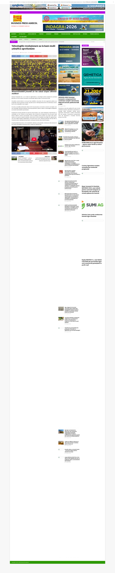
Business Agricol (24, 52)
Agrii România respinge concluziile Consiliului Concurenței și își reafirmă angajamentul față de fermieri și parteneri (72, 173)
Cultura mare (23, 36)
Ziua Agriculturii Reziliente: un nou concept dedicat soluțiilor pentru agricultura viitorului (72, 122)
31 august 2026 (62, 106)
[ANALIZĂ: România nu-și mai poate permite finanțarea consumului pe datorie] (61, 130)
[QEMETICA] (92, 85)
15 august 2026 (68, 166)
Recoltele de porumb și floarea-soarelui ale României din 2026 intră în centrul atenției (71, 138)
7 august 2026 (68, 453)
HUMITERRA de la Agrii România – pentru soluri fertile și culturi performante (92, 144)
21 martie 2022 (16, 52)
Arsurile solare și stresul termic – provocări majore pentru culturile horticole (72, 450)
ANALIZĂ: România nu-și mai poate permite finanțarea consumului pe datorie (71, 130)
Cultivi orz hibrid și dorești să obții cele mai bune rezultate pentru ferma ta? (71, 442)
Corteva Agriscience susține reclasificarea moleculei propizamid (90, 167)
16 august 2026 (68, 156)
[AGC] (92, 104)
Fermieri (56, 34)
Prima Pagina (13, 39)
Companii (41, 34)
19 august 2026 (68, 147)
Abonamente (33, 39)
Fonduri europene (65, 34)
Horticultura (76, 34)
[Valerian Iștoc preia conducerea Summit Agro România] (61, 146)
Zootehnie (14, 36)
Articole (26, 39)
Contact (40, 39)
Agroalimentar (32, 34)
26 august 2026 (68, 125)
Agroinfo (13, 34)
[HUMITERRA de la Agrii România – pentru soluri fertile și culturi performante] (92, 132)
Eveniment (48, 34)
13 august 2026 (68, 189)
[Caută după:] (96, 41)
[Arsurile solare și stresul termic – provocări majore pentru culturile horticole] (61, 451)
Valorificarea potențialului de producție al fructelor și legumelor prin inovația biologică (72, 329)
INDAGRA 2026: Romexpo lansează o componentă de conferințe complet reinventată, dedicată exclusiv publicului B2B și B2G (68, 101)
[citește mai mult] (62, 117)
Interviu (85, 34)
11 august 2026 (68, 324)
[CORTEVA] (92, 65)
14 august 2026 (68, 177)
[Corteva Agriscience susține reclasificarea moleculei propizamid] (92, 157)
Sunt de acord (102, 2)
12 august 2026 (68, 211)
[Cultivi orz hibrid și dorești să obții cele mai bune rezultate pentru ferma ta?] (61, 443)
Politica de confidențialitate (91, 2)
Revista (20, 39)
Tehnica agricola (94, 34)
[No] (113, 2)
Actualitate (22, 34)
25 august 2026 (67, 140)
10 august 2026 (68, 331)
